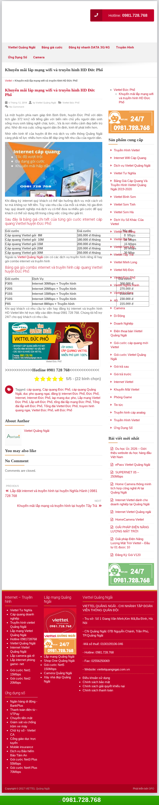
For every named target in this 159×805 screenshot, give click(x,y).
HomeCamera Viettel (129, 522)
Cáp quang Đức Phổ (56, 392)
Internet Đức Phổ (38, 400)
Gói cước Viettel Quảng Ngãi (128, 359)
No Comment (16, 109)
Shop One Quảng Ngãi (59, 663)
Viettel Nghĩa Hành (126, 288)
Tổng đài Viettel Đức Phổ (61, 408)
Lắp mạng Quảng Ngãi (59, 659)
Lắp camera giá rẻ (22, 658)
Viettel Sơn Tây (124, 249)
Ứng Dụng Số (17, 60)
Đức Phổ (92, 396)
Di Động (119, 318)
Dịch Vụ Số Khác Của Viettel (127, 225)
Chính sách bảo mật (96, 684)
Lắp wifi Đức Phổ (40, 404)
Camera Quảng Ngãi (58, 676)
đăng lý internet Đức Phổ (68, 396)
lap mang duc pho (64, 400)
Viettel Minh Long (125, 265)
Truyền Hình (125, 50)
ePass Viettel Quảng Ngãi (132, 467)
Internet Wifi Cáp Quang (130, 160)
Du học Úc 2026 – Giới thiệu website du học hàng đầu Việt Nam (131, 456)
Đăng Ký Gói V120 (128, 558)
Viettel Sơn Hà (124, 215)
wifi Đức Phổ (63, 413)
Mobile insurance (21, 750)
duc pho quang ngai (36, 396)
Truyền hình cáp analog (129, 415)
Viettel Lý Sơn (123, 295)
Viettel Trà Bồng (124, 234)
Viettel (8, 83)
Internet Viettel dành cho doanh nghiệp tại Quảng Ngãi (130, 505)
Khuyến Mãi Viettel (126, 392)
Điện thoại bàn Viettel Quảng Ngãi (126, 336)
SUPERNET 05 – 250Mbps (125, 477)
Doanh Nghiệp (123, 326)
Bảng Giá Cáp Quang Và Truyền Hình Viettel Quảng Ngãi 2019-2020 (129, 188)
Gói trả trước (122, 377)
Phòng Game (123, 400)
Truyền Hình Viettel (127, 153)
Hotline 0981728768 (23, 642)
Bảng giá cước (52, 50)
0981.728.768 (81, 799)
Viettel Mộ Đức (124, 272)
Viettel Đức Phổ (71, 105)
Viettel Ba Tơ (122, 242)
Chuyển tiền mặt (21, 721)
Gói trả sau (121, 369)
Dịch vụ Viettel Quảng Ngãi (132, 168)
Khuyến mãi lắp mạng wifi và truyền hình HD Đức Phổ (136, 101)
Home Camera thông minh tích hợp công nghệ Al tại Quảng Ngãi (131, 491)
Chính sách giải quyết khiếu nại (104, 689)
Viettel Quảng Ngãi (21, 50)
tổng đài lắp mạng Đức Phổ (72, 404)
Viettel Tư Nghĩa (125, 176)
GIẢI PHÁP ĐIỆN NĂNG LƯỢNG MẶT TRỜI (130, 532)
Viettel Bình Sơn (125, 199)
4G (116, 303)
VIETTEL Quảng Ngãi (37, 791)
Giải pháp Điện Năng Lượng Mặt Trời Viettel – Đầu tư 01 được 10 (130, 546)
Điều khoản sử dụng (96, 680)
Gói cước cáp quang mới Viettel (129, 348)
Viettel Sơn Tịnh (124, 207)
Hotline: (127, 34)
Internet (20, 400)
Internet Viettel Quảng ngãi (133, 514)
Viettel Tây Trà (123, 257)
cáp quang (34, 392)
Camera (39, 60)
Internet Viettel (123, 384)
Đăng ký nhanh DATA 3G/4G (89, 50)
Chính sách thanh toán (98, 693)
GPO (151, 791)
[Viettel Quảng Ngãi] (59, 15)
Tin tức (118, 407)
